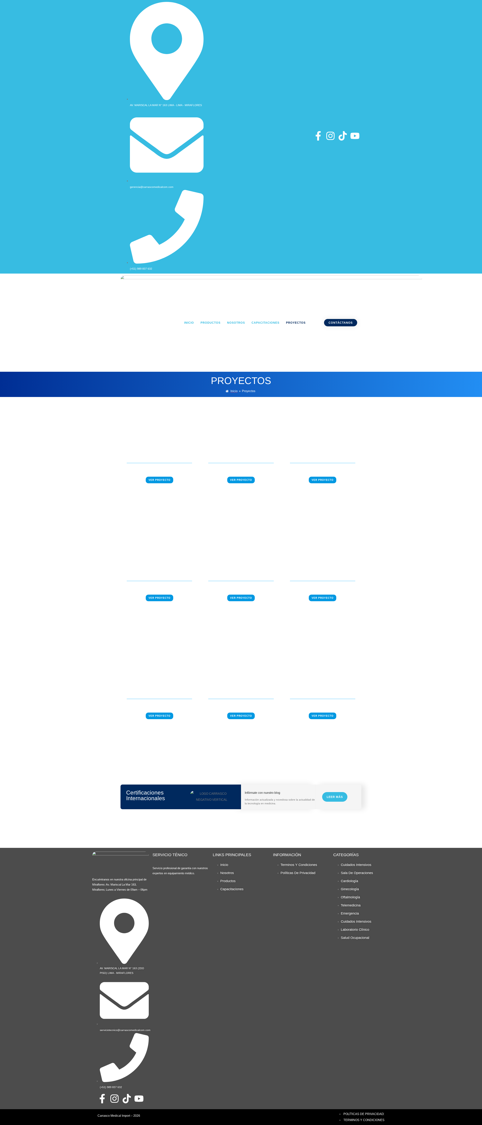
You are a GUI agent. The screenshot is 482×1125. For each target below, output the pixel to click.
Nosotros (236, 322)
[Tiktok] (342, 136)
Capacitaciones (265, 322)
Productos (210, 322)
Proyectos (296, 322)
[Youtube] (355, 136)
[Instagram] (330, 136)
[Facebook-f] (318, 136)
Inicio (189, 322)
